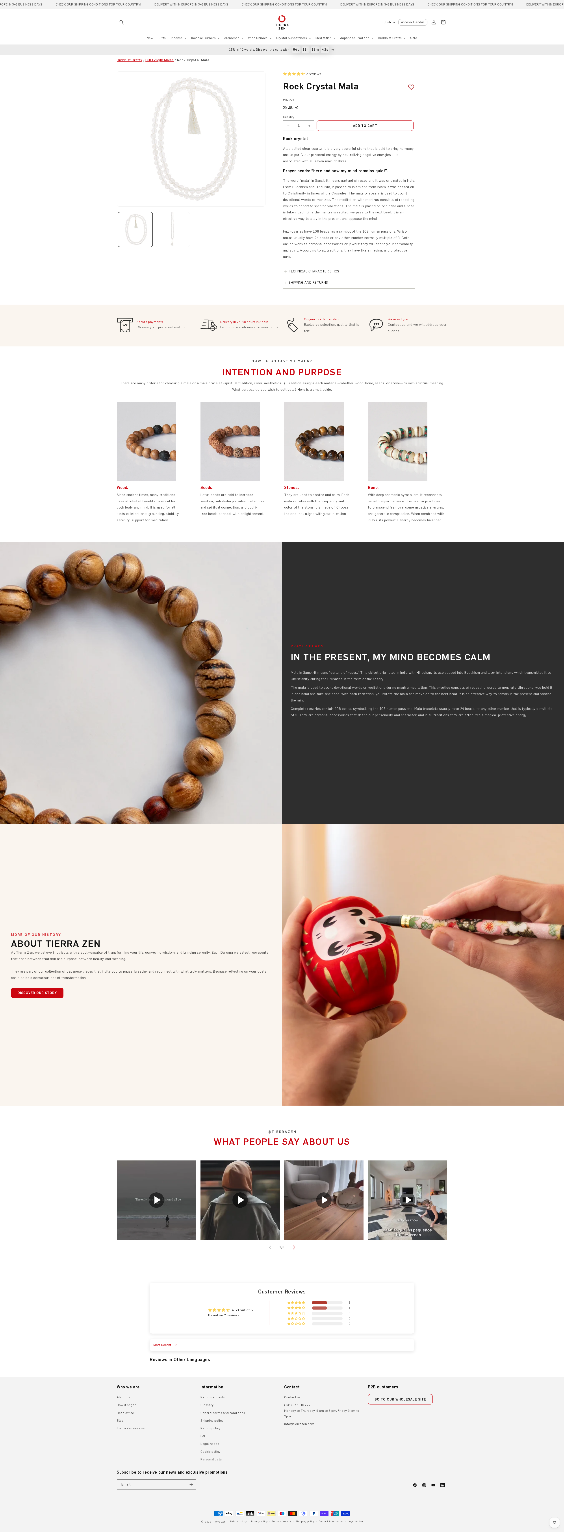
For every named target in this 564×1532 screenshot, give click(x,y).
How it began (126, 1405)
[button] (121, 22)
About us (123, 1397)
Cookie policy (210, 1452)
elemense (231, 38)
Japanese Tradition (354, 38)
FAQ (203, 1436)
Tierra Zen (219, 1521)
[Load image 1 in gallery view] (135, 229)
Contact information (331, 1521)
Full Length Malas (159, 60)
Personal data (211, 1459)
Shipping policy (211, 1421)
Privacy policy (259, 1521)
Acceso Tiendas (413, 22)
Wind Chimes (258, 38)
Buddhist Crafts (390, 38)
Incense (177, 38)
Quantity (288, 117)
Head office (125, 1413)
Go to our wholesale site (400, 1399)
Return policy (210, 1428)
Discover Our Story (37, 993)
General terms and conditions (222, 1413)
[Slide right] (293, 1247)
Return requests (212, 1397)
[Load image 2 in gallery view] (172, 229)
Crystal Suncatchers (291, 38)
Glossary (207, 1405)
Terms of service (281, 1521)
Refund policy (238, 1521)
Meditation (323, 38)
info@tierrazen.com (299, 1424)
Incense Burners (203, 38)
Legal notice (209, 1444)
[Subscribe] (191, 1484)
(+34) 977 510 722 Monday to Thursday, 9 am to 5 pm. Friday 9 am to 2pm (321, 1410)
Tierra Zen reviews (131, 1428)
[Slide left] (270, 1247)
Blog (120, 1421)
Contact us (292, 1397)
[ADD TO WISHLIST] (409, 87)
